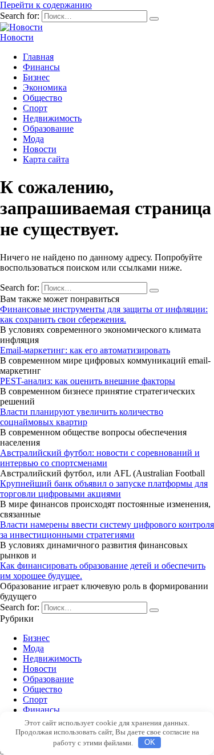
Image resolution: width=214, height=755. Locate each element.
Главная (38, 57)
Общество (42, 98)
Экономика (45, 87)
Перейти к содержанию (46, 5)
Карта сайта (46, 159)
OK (149, 742)
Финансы (41, 67)
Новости (17, 37)
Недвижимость (52, 118)
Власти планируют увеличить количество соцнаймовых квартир (81, 417)
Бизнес (36, 77)
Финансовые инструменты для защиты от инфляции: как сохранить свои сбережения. (104, 314)
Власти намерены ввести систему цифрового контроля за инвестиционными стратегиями (107, 530)
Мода (33, 139)
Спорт (35, 108)
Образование (48, 128)
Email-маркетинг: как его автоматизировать (85, 350)
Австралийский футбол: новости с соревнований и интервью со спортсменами (100, 458)
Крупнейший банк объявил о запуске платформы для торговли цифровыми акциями (104, 489)
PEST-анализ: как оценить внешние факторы (87, 381)
